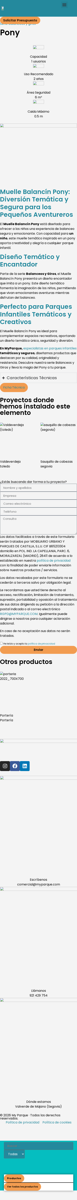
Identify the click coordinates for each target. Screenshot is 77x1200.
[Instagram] (5, 766)
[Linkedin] (25, 766)
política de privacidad (53, 560)
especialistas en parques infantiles (50, 348)
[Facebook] (15, 766)
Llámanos (38, 990)
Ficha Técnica (14, 387)
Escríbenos (38, 879)
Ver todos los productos (22, 1186)
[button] (64, 5)
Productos (14, 1178)
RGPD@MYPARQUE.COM (19, 614)
